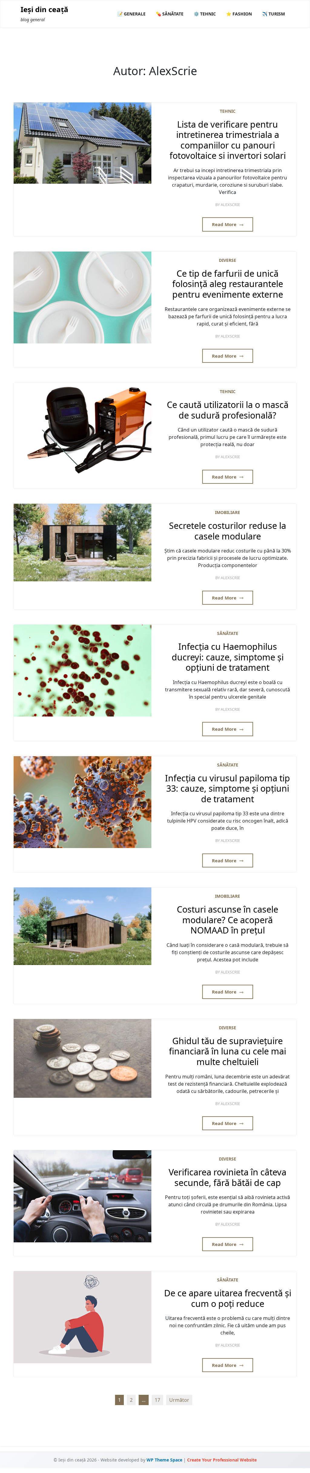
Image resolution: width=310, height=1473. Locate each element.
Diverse (227, 260)
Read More (225, 224)
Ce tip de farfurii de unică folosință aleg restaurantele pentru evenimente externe (227, 284)
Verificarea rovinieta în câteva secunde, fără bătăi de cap (227, 1177)
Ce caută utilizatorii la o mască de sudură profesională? (228, 409)
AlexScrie (230, 204)
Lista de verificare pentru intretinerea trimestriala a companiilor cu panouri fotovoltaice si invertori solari (228, 140)
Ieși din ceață (44, 9)
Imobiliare (227, 512)
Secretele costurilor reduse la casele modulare (227, 530)
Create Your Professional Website (222, 1460)
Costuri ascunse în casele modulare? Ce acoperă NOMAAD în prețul (227, 920)
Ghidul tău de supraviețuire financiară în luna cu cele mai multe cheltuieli (227, 1051)
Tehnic (228, 111)
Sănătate (227, 633)
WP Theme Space (164, 1460)
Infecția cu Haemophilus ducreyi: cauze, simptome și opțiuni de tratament (228, 657)
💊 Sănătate (169, 14)
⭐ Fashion (239, 14)
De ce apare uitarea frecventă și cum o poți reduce (227, 1298)
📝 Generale (131, 14)
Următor (179, 1400)
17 (157, 1400)
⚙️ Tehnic (205, 14)
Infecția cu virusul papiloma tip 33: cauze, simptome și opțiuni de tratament (227, 788)
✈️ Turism (273, 14)
